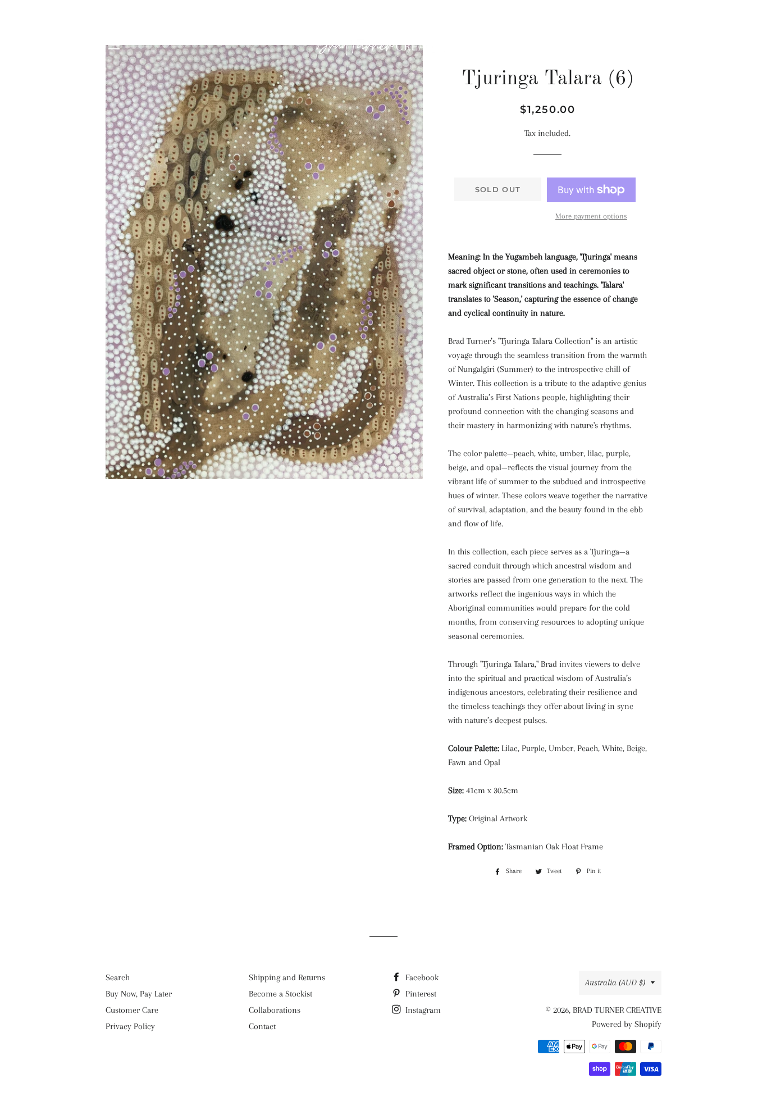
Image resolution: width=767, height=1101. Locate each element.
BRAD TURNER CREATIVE (617, 1010)
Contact (262, 1026)
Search (118, 977)
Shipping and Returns (287, 977)
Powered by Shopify (626, 1024)
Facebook (421, 977)
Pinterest (419, 994)
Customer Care (132, 1010)
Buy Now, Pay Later (139, 994)
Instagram (422, 1010)
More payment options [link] (591, 216)
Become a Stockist (280, 994)
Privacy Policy (130, 1026)
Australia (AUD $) (615, 982)
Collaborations (274, 1010)
